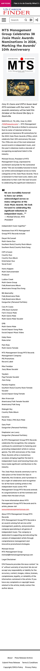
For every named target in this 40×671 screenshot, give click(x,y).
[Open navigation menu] (4, 20)
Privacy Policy (31, 667)
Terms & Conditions (30, 662)
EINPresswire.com (10, 124)
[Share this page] (36, 20)
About (9, 658)
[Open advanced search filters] (30, 19)
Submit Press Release (11, 662)
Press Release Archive (24, 658)
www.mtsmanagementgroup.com (15, 509)
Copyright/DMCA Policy (13, 667)
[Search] (25, 19)
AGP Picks (5, 3)
